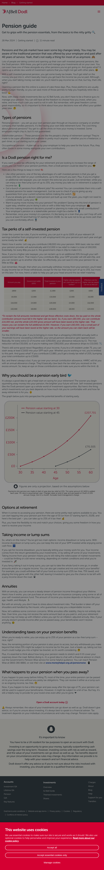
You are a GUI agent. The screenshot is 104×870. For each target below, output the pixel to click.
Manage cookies (52, 862)
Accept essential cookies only (52, 855)
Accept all (52, 847)
